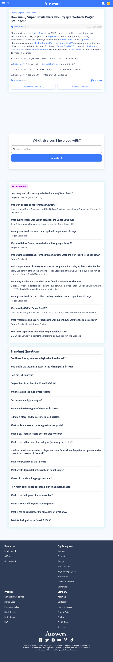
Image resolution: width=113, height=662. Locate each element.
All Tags (7, 556)
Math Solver (9, 617)
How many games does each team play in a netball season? (41, 486)
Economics (62, 587)
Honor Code (9, 602)
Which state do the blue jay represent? (30, 391)
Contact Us (63, 602)
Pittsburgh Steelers (50, 63)
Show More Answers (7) (33, 87)
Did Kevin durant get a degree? (26, 400)
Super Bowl (19, 63)
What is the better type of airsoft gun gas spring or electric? (41, 442)
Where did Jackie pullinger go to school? (31, 478)
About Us (62, 597)
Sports (21, 13)
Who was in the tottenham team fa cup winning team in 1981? (42, 366)
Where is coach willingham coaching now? (32, 503)
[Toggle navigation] (3, 3)
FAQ (6, 622)
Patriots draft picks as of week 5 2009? (31, 520)
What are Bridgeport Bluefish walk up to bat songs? (37, 470)
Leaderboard (10, 551)
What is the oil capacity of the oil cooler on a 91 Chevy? (39, 512)
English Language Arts (68, 571)
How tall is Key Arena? (22, 375)
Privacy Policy (64, 612)
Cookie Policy (63, 622)
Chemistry (62, 556)
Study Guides (10, 612)
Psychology (63, 576)
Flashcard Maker (11, 607)
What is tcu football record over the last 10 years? (36, 433)
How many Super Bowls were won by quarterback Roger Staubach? (52, 19)
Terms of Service (65, 607)
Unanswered (10, 561)
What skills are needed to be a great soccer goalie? (37, 425)
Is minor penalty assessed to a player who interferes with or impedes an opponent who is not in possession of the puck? (56, 452)
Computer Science (66, 581)
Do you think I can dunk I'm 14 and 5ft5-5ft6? (33, 383)
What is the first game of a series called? (32, 495)
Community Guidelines (14, 597)
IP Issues (62, 627)
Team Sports (31, 13)
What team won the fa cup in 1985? (28, 461)
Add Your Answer (80, 87)
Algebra (61, 551)
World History (64, 566)
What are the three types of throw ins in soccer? (35, 408)
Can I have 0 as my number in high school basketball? (38, 358)
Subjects (14, 13)
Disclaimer (62, 617)
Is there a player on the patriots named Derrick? (35, 417)
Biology (61, 561)
